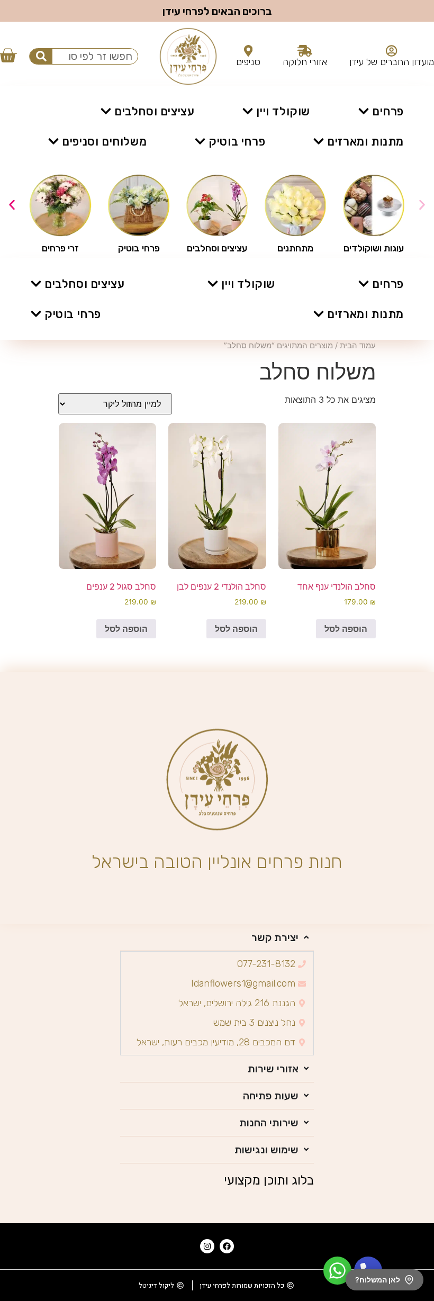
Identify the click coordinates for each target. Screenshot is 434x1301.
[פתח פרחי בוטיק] (200, 141)
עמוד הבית (358, 345)
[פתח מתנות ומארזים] (318, 141)
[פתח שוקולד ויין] (248, 111)
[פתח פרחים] (363, 111)
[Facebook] (227, 1246)
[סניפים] (248, 51)
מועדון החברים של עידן (391, 62)
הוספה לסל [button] (345, 629)
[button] (12, 204)
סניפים (248, 62)
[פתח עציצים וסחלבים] (106, 111)
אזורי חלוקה (305, 62)
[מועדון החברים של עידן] (391, 51)
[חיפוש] (41, 56)
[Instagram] (207, 1246)
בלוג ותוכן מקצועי (269, 1180)
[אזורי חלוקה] (304, 51)
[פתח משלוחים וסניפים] (53, 141)
